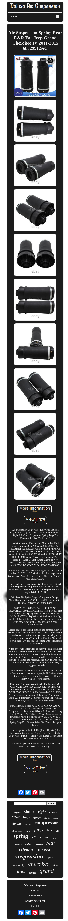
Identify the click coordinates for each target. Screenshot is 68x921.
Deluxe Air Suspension (35, 885)
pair (28, 831)
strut (16, 817)
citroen (26, 849)
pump (39, 844)
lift (57, 831)
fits (49, 830)
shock (29, 811)
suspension (29, 856)
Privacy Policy (35, 895)
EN (32, 906)
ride (55, 865)
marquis (18, 844)
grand (47, 871)
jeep (38, 829)
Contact (35, 890)
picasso (43, 849)
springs (32, 872)
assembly (19, 865)
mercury (37, 817)
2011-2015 (44, 837)
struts (55, 838)
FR (38, 906)
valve (28, 844)
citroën (47, 818)
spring (21, 836)
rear (50, 843)
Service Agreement (35, 901)
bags (26, 817)
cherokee (38, 864)
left (33, 837)
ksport (17, 812)
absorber (17, 831)
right (42, 812)
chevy (53, 812)
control (28, 824)
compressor (46, 822)
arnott (51, 858)
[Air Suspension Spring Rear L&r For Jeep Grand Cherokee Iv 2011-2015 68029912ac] (35, 76)
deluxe (16, 823)
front (21, 871)
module (55, 818)
